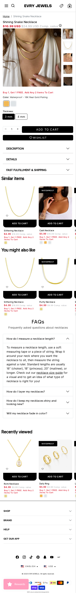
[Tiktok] (31, 557)
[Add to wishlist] (7, 216)
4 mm (21, 116)
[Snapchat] (45, 557)
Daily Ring (44, 483)
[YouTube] (52, 557)
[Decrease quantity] (5, 129)
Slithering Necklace (14, 230)
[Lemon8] (59, 557)
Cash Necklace (46, 230)
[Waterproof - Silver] (13, 104)
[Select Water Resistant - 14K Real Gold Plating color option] (5, 242)
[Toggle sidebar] (61, 6)
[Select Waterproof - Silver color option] (49, 242)
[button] (6, 6)
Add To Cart (20, 223)
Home (6, 16)
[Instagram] (24, 557)
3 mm (8, 116)
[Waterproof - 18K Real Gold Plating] (6, 104)
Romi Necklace (11, 484)
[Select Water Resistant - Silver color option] (41, 242)
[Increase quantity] (17, 129)
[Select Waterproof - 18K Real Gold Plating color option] (45, 242)
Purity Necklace (47, 302)
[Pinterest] (38, 557)
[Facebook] (17, 557)
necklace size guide (49, 372)
